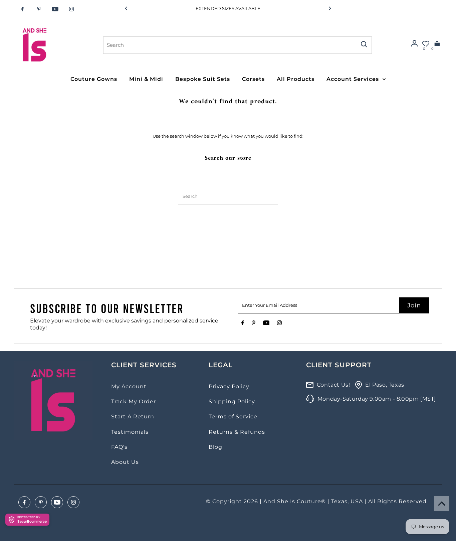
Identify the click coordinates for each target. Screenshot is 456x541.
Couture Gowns (93, 79)
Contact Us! (333, 385)
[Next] (329, 8)
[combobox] (229, 45)
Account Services (352, 79)
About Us (125, 462)
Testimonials (130, 432)
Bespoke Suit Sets (202, 79)
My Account (129, 386)
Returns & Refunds (237, 432)
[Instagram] (71, 9)
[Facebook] (22, 9)
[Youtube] (55, 9)
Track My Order (133, 401)
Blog (215, 447)
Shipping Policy (232, 401)
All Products (295, 79)
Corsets (253, 79)
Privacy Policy (229, 386)
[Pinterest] (39, 9)
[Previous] (127, 8)
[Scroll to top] (441, 503)
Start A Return (132, 416)
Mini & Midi (146, 79)
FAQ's (119, 447)
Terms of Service (233, 416)
